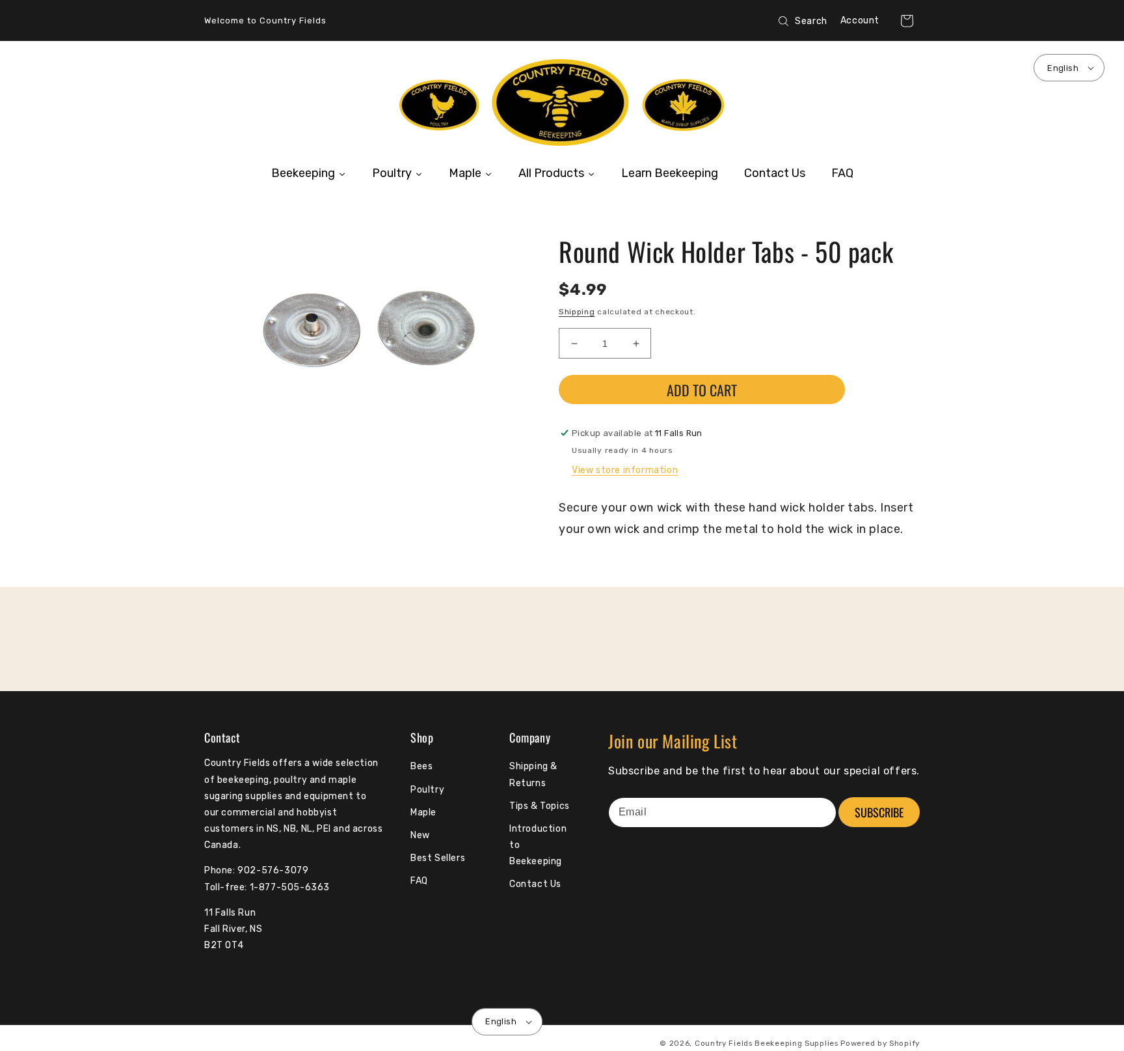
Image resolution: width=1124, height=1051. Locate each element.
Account (859, 20)
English (1062, 68)
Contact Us (535, 884)
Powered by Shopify (880, 1043)
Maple (423, 812)
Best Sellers (437, 858)
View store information (625, 470)
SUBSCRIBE (879, 812)
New (420, 835)
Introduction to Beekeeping (538, 845)
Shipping (577, 311)
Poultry (427, 789)
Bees (421, 766)
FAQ (419, 880)
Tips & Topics (539, 806)
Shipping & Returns (533, 774)
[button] (906, 21)
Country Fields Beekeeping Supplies (766, 1043)
